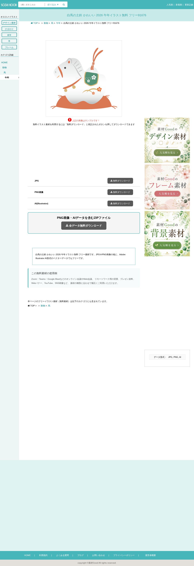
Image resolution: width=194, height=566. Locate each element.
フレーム (9, 47)
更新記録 (188, 4)
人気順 (169, 4)
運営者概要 (149, 555)
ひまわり (9, 29)
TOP (35, 23)
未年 (9, 35)
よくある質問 (62, 555)
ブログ (80, 555)
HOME (4, 62)
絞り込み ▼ (53, 4)
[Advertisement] (83, 32)
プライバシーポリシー (124, 555)
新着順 (178, 4)
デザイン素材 (9, 23)
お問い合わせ (98, 555)
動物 (4, 67)
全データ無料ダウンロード (85, 225)
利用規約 (43, 555)
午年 (7, 77)
